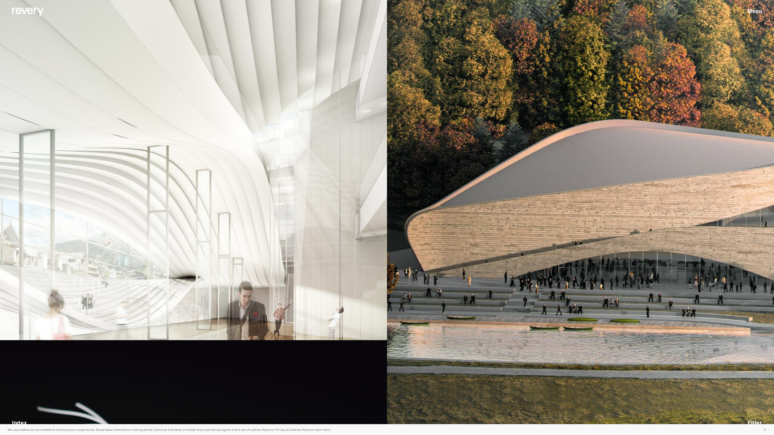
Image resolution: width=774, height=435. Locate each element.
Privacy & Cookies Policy (293, 429)
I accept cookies (765, 430)
